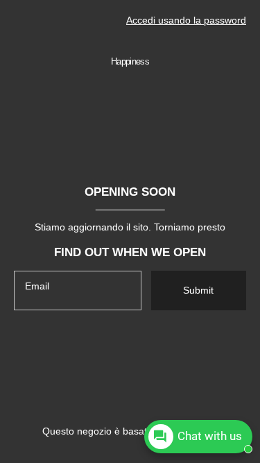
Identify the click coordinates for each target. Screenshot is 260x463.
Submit (198, 290)
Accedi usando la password (186, 20)
